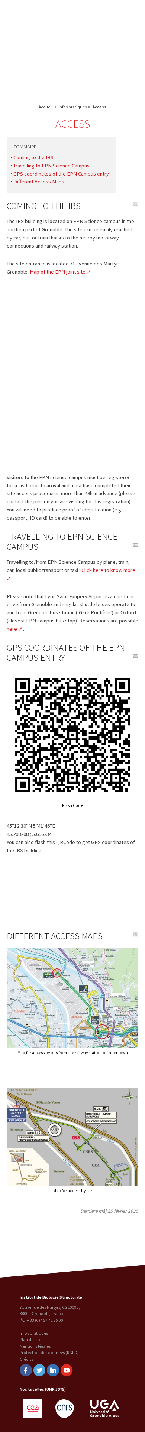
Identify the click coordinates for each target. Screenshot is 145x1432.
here (12, 628)
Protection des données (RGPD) (49, 1352)
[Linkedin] (53, 1370)
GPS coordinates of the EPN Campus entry (61, 173)
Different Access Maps (38, 181)
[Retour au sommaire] (135, 204)
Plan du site (30, 1339)
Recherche (108, 28)
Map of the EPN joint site (58, 271)
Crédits (26, 1359)
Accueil (45, 106)
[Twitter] (39, 1370)
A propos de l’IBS (107, 14)
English (44, 49)
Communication (108, 58)
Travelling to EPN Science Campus (51, 165)
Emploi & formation (108, 72)
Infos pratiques (72, 106)
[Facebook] (26, 1370)
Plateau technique (108, 43)
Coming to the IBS (33, 157)
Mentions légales (35, 1346)
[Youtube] (66, 1370)
